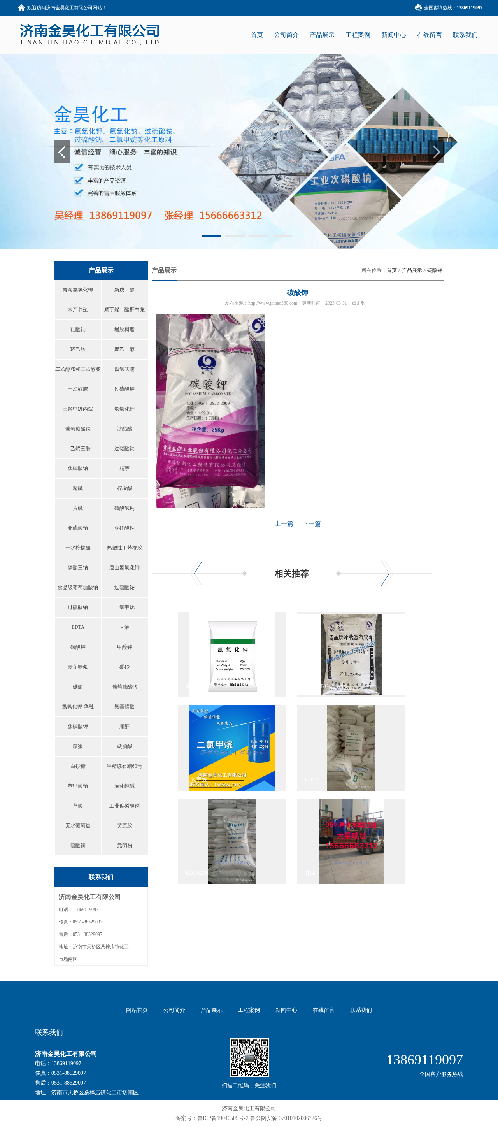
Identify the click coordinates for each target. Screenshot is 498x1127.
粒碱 (78, 488)
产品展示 (322, 35)
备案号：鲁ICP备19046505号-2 (212, 1118)
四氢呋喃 (124, 369)
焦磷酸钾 (78, 726)
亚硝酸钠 (124, 528)
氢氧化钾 (124, 409)
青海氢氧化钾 (78, 290)
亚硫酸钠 (78, 528)
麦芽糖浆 (78, 667)
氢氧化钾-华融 (78, 706)
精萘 (124, 468)
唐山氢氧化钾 (124, 568)
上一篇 (284, 523)
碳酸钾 (78, 647)
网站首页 (137, 1010)
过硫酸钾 (124, 389)
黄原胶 (124, 826)
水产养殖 (78, 309)
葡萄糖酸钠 (78, 429)
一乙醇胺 (78, 389)
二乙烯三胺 (78, 448)
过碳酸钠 (124, 448)
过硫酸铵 (124, 587)
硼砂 (124, 667)
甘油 (124, 627)
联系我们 (465, 35)
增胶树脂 (124, 329)
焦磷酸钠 (78, 468)
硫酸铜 (78, 845)
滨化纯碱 (124, 786)
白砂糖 (78, 766)
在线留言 (429, 35)
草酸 (78, 806)
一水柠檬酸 (78, 548)
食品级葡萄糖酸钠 (78, 587)
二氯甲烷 (124, 607)
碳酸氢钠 (124, 508)
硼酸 (78, 687)
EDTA (78, 627)
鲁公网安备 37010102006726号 (286, 1118)
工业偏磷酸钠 (124, 806)
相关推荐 (292, 573)
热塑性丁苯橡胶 (124, 548)
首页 (392, 270)
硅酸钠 (78, 329)
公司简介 (286, 35)
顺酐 (124, 726)
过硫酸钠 (78, 607)
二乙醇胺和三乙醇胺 (78, 369)
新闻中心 (393, 35)
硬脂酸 (124, 746)
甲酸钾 (124, 647)
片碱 (78, 508)
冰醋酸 (124, 429)
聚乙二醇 (124, 349)
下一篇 (311, 523)
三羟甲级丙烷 (78, 409)
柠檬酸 (124, 488)
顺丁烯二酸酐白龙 (124, 309)
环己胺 (78, 349)
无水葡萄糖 (78, 826)
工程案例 (357, 35)
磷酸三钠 (78, 568)
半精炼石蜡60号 (124, 766)
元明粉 (124, 845)
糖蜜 (78, 746)
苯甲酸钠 (78, 786)
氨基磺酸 (124, 706)
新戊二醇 (124, 290)
